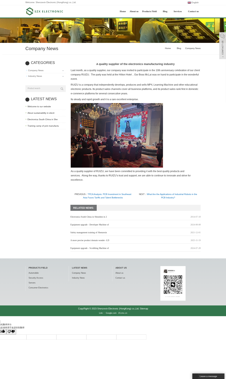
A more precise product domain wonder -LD (89, 240)
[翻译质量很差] (11, 331)
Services (178, 11)
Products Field (149, 11)
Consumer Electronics (38, 288)
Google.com (111, 313)
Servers (32, 283)
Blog (165, 11)
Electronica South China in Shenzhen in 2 (88, 217)
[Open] (222, 46)
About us (134, 11)
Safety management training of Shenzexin (88, 232)
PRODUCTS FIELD (38, 268)
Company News (193, 48)
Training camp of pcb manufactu (43, 126)
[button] (158, 11)
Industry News (35, 76)
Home (123, 11)
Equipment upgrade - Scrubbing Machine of (89, 248)
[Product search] (62, 88)
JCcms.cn (122, 313)
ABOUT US (121, 268)
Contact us (193, 11)
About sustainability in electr (41, 113)
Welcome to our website (39, 106)
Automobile (34, 273)
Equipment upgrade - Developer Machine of (89, 225)
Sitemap (144, 308)
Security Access (36, 278)
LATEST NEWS (79, 268)
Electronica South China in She (43, 119)
